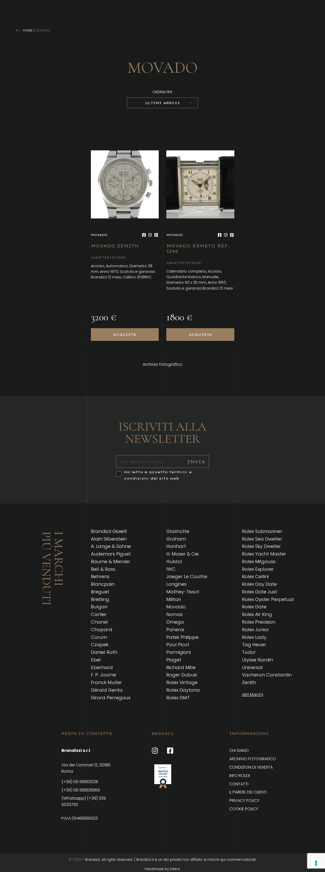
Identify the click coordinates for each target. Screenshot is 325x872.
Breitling (100, 599)
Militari (173, 599)
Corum (99, 637)
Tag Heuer (254, 644)
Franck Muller (106, 682)
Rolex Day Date (259, 584)
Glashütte (177, 531)
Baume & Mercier (110, 561)
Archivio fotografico (162, 364)
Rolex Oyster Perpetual (268, 599)
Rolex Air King (257, 614)
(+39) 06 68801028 (79, 782)
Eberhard (102, 667)
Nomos (174, 614)
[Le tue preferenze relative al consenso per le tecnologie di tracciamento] (316, 863)
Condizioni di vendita (251, 767)
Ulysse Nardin (257, 660)
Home (27, 30)
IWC (171, 569)
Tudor (249, 652)
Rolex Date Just (259, 592)
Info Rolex (239, 776)
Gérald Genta (107, 690)
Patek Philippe (182, 637)
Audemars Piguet (111, 554)
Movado (176, 607)
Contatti (238, 784)
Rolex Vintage (182, 682)
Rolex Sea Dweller (262, 539)
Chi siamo (239, 750)
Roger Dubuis (181, 675)
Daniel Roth (104, 652)
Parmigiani (178, 652)
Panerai (175, 629)
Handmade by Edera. (163, 869)
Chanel (99, 622)
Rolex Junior (255, 629)
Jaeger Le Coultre (186, 576)
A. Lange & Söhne (111, 546)
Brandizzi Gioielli (109, 531)
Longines (176, 584)
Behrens (100, 576)
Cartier (99, 614)
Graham (176, 539)
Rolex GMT (178, 697)
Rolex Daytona (183, 690)
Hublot (174, 561)
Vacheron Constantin (267, 675)
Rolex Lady (254, 637)
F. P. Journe (103, 675)
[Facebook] (144, 235)
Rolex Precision (258, 622)
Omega (175, 622)
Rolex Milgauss (258, 561)
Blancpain (103, 584)
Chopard (101, 629)
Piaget (173, 660)
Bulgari (99, 607)
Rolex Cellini (255, 576)
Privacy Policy (244, 800)
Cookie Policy (243, 809)
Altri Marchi (252, 694)
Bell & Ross (103, 569)
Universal (252, 667)
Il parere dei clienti (248, 792)
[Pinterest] (156, 235)
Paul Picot (177, 644)
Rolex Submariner (262, 531)
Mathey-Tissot (182, 592)
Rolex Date (254, 607)
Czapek (99, 644)
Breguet (100, 592)
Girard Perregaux (110, 697)
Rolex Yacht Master (264, 554)
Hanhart (176, 546)
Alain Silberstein (109, 539)
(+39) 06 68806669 (80, 790)
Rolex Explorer (258, 569)
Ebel (96, 660)
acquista (124, 334)
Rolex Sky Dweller (261, 546)
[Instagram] (150, 235)
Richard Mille (181, 667)
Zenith (249, 682)
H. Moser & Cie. (182, 554)
